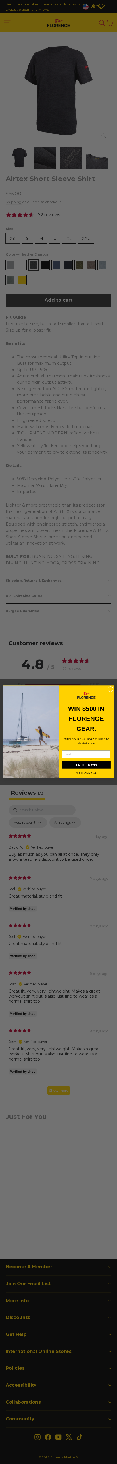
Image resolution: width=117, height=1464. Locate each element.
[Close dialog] (110, 689)
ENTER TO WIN (86, 764)
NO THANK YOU (86, 773)
